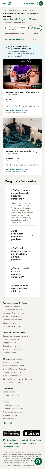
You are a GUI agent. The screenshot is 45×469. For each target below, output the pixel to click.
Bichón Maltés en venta (13, 310)
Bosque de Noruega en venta (15, 336)
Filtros (37, 28)
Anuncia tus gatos (10, 415)
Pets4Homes (12, 440)
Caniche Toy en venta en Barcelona (18, 379)
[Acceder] (41, 3)
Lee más (36, 34)
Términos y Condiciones (11, 458)
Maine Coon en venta (12, 349)
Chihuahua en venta (11, 306)
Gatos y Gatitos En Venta (14, 333)
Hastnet (24, 440)
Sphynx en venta (10, 343)
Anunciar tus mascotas (13, 409)
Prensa (6, 402)
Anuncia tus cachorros (12, 412)
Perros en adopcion (11, 382)
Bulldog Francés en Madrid (14, 366)
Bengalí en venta (10, 346)
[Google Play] (11, 433)
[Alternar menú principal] (4, 3)
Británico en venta (11, 339)
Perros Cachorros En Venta (15, 303)
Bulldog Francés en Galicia (14, 376)
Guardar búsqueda (16, 39)
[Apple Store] (31, 433)
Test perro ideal (10, 419)
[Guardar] (37, 93)
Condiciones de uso (11, 405)
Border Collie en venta (13, 320)
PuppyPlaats (35, 440)
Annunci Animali (27, 443)
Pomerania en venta (11, 316)
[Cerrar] (39, 46)
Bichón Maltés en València (14, 369)
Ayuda (5, 398)
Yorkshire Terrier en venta (14, 313)
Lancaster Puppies (11, 447)
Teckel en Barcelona (11, 362)
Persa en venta (9, 353)
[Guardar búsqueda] (38, 461)
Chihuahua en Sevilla (12, 372)
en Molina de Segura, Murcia (20, 19)
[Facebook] (5, 423)
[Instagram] (10, 423)
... (19, 10)
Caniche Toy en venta (12, 326)
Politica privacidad (11, 395)
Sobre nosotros (9, 392)
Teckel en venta (10, 323)
